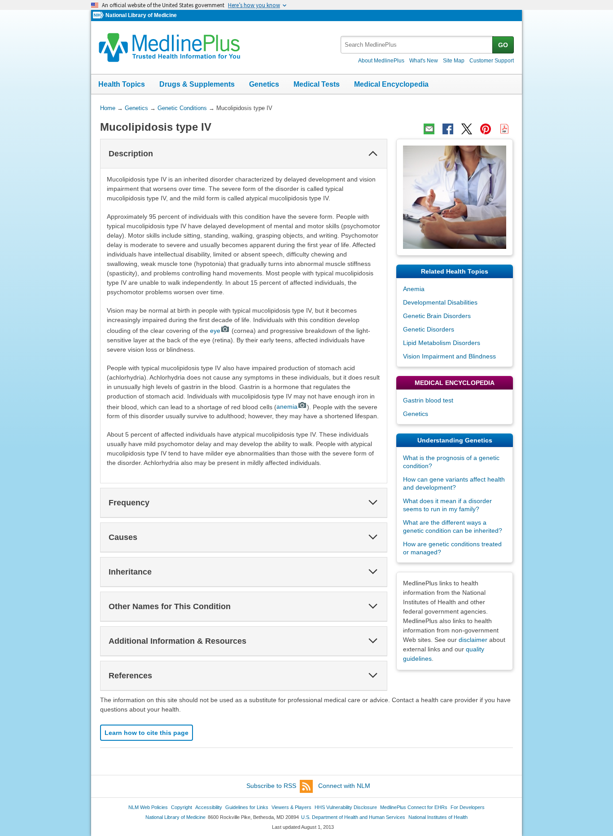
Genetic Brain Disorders (437, 315)
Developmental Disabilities (440, 302)
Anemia (414, 288)
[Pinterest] (485, 129)
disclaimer (473, 639)
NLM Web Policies (148, 807)
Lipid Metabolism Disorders (441, 342)
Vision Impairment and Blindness (449, 356)
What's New (423, 61)
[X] (466, 129)
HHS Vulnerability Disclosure (346, 807)
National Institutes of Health (438, 817)
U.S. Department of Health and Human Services (353, 817)
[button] (373, 153)
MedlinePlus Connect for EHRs (413, 807)
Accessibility (208, 807)
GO (503, 45)
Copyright (181, 807)
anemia (287, 406)
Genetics (264, 84)
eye (215, 330)
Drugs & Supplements (197, 84)
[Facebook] (447, 129)
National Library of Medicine (141, 15)
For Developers (468, 807)
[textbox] (417, 44)
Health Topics (121, 84)
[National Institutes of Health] (99, 15)
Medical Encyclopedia (391, 84)
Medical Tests (316, 84)
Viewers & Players (291, 807)
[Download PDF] (504, 129)
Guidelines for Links (246, 807)
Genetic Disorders (428, 329)
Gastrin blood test (428, 400)
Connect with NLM (344, 785)
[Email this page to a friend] (429, 129)
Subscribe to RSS (271, 785)
